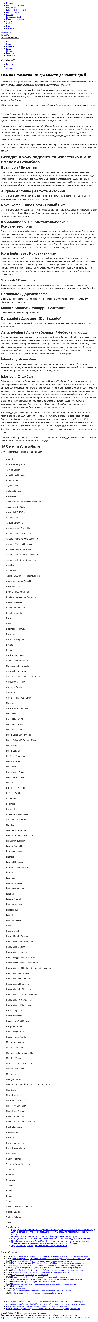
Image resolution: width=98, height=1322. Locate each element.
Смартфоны (11, 44)
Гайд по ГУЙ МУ (13, 12)
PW (7, 42)
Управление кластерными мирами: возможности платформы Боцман (44, 1243)
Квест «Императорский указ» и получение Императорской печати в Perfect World (46, 1279)
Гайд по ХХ (11, 8)
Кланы (9, 24)
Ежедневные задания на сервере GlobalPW (29, 1275)
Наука (8, 49)
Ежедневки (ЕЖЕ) (14, 17)
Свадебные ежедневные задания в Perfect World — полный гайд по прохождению (46, 1268)
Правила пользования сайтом (60, 1317)
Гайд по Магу (17, 1286)
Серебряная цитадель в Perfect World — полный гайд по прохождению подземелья (50, 1241)
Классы (9, 3)
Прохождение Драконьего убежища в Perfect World (33, 1281)
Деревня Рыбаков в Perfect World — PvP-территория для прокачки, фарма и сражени (48, 1270)
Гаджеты (10, 53)
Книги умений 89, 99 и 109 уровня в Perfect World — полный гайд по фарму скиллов (50, 1239)
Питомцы (10, 28)
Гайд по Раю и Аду (14, 5)
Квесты (9, 15)
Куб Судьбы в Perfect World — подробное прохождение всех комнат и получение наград (53, 1229)
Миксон (9, 51)
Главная (9, 64)
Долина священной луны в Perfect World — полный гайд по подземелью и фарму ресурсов (50, 1259)
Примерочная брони (15, 19)
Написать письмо (82, 1317)
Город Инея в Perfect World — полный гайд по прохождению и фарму (44, 1236)
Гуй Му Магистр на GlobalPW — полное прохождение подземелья (40, 1272)
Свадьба (9, 21)
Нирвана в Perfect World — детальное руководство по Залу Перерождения (43, 1284)
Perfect (6, 33)
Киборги (10, 46)
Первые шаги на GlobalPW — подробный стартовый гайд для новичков (42, 1277)
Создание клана (18, 1288)
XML (14, 1317)
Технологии (11, 55)
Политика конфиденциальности (32, 1317)
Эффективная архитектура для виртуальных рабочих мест (39, 1246)
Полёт (8, 26)
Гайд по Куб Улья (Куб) (16, 10)
